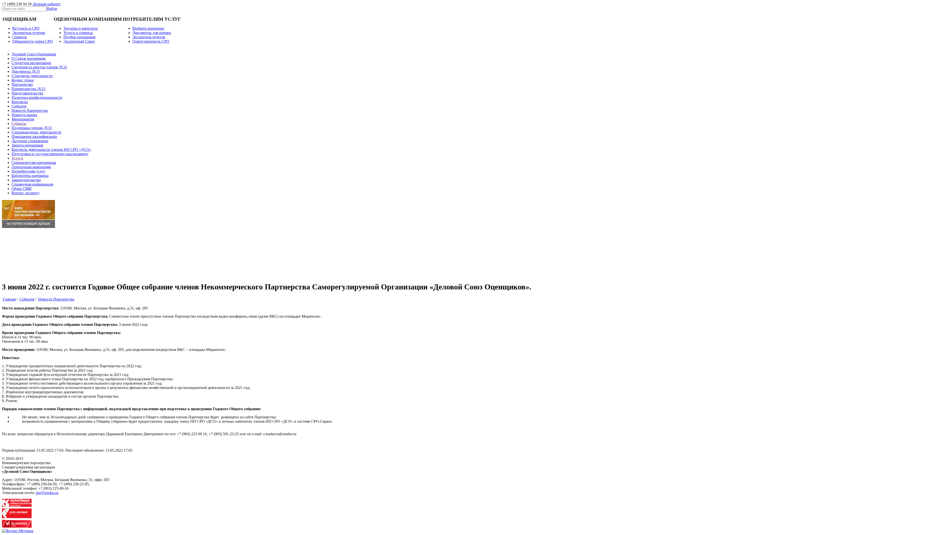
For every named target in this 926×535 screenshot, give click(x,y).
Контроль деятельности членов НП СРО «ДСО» (51, 149)
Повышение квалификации (34, 136)
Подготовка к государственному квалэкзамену (50, 154)
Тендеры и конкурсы (80, 28)
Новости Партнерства (30, 110)
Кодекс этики (23, 80)
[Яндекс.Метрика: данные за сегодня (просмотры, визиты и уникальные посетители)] (17, 531)
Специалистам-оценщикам (34, 162)
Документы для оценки (151, 33)
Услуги (17, 158)
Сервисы (19, 123)
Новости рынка (24, 115)
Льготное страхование (30, 141)
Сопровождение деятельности (36, 132)
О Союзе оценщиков (29, 58)
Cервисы (19, 37)
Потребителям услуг (28, 171)
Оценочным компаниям (31, 167)
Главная (9, 299)
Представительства (27, 93)
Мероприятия (23, 119)
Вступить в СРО (26, 28)
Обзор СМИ (22, 189)
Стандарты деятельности (32, 76)
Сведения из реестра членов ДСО (39, 67)
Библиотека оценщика (30, 176)
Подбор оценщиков (79, 37)
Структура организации (31, 63)
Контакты (20, 102)
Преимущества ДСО (28, 89)
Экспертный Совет (79, 41)
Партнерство (22, 84)
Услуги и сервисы (78, 33)
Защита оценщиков (27, 145)
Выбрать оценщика (148, 28)
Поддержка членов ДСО (32, 128)
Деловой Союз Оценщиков (34, 54)
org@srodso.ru (47, 493)
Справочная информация (32, 184)
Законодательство (26, 180)
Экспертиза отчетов (28, 33)
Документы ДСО (26, 71)
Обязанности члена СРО (32, 41)
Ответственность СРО (150, 41)
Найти (52, 9)
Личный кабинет (47, 4)
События (19, 106)
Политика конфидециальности (37, 97)
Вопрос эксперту (26, 193)
